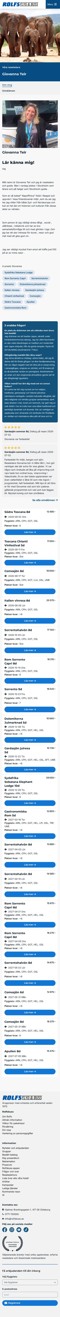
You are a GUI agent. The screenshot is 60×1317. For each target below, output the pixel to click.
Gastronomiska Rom (15, 307)
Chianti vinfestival (14, 296)
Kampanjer (8, 1184)
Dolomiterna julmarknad (32, 284)
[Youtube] (18, 1229)
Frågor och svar (10, 1171)
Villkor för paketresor (13, 1123)
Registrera (14, 1303)
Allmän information (12, 1119)
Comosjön (35, 296)
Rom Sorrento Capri (15, 278)
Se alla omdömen (44, 500)
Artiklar (6, 1181)
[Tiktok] (26, 1229)
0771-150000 (12, 1214)
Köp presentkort (10, 1158)
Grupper (6, 1151)
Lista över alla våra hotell (15, 1178)
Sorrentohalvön (39, 278)
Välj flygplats (9, 1276)
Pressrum (7, 1164)
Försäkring (7, 1126)
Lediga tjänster (10, 1188)
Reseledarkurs (9, 1174)
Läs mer (28, 532)
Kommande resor (11, 1191)
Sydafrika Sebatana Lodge (19, 272)
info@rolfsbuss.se (14, 1218)
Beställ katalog (10, 1154)
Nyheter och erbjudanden (15, 1148)
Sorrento (9, 284)
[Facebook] (4, 1229)
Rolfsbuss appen (11, 1168)
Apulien (31, 301)
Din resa (6, 1130)
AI (3, 1195)
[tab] (30, 84)
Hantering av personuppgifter (17, 1133)
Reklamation (8, 1161)
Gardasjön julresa (34, 290)
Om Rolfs (7, 1116)
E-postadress (9, 1289)
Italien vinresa (12, 290)
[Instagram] (11, 1229)
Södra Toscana (13, 301)
